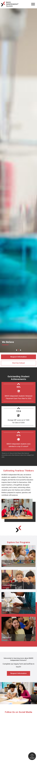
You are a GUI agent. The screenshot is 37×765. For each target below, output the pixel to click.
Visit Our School (18, 363)
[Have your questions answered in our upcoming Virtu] (18, 726)
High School (5, 618)
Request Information (18, 357)
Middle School (6, 593)
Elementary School (7, 571)
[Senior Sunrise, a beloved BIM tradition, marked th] (18, 746)
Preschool (5, 546)
